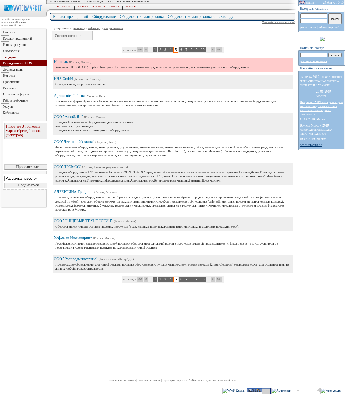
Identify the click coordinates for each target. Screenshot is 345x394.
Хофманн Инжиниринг (73, 238)
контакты (98, 6)
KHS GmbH (63, 79)
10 (202, 50)
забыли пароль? (329, 27)
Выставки (9, 88)
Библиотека (11, 113)
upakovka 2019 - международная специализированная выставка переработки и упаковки (321, 81)
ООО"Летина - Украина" (74, 142)
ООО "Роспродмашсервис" (76, 259)
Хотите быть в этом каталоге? (278, 22)
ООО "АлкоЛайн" (68, 117)
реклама (82, 6)
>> (219, 50)
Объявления (11, 51)
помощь (114, 6)
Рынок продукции (15, 45)
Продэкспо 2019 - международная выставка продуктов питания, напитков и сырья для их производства (321, 108)
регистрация (308, 27)
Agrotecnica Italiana (69, 96)
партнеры (169, 380)
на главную (64, 6)
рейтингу (79, 28)
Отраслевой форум (16, 94)
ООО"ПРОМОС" (67, 167)
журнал (182, 380)
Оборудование (104, 17)
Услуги (8, 107)
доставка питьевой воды (221, 380)
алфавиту (94, 28)
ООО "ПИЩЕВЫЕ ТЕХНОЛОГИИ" (83, 221)
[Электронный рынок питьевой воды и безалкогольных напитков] (23, 16)
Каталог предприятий (70, 17)
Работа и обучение (15, 100)
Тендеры (9, 57)
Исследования (17, 63)
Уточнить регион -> (68, 35)
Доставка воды (13, 69)
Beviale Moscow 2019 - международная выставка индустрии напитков (316, 129)
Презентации (11, 82)
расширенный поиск (313, 61)
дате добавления (112, 28)
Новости (9, 32)
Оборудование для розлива (142, 17)
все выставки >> (311, 145)
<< (140, 50)
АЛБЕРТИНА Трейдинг (73, 192)
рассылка (131, 6)
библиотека (196, 380)
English (310, 2)
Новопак (61, 62)
